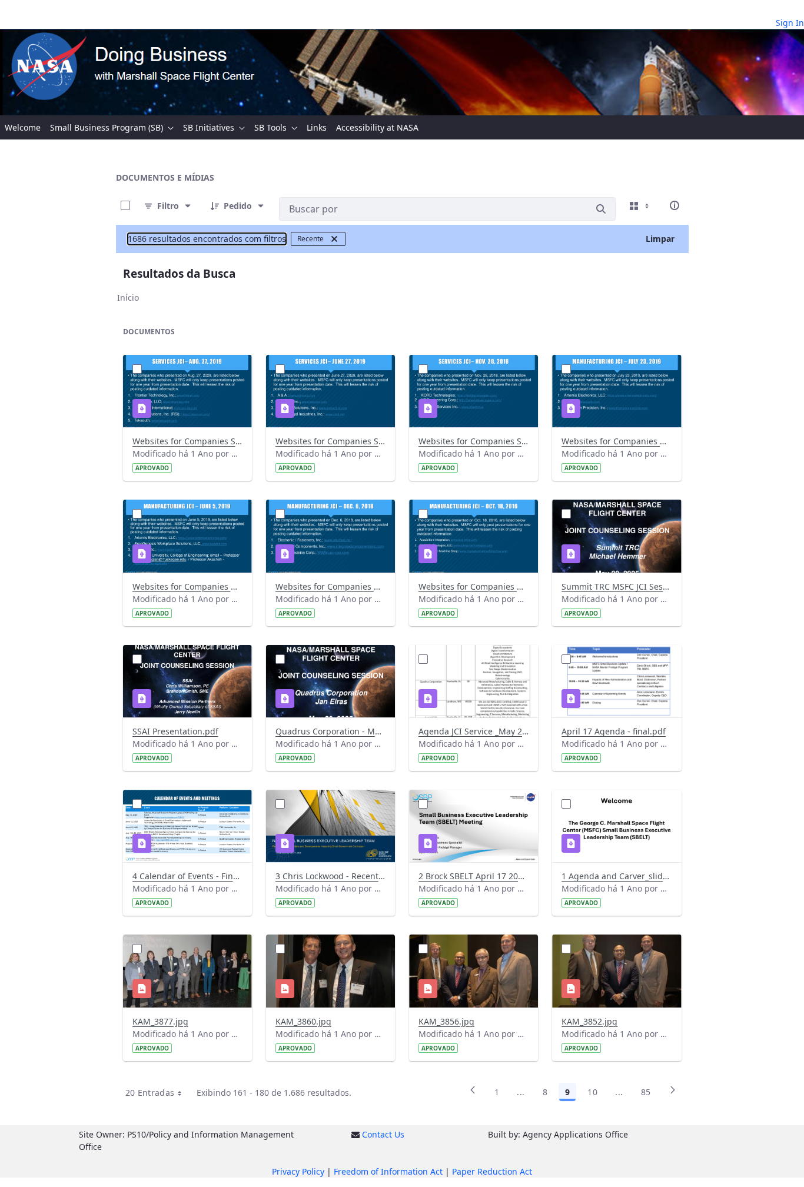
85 (646, 1092)
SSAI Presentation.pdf (175, 731)
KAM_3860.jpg (303, 1021)
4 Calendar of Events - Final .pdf (187, 876)
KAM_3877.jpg (160, 1021)
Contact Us (383, 1134)
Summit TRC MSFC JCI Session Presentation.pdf (617, 586)
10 (592, 1092)
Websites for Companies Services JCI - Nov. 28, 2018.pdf (473, 441)
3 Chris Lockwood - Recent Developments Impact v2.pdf (330, 876)
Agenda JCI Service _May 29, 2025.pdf (473, 731)
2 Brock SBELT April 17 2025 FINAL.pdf (473, 876)
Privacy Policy (298, 1171)
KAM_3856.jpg (446, 1021)
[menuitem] (22, 127)
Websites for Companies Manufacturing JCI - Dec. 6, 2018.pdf (187, 586)
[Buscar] (601, 209)
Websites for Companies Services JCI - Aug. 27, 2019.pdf (187, 441)
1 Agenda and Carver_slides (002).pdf (617, 876)
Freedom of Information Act (388, 1171)
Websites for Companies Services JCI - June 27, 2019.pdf (330, 441)
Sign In (790, 22)
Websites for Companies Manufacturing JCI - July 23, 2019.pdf (617, 441)
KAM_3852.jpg (589, 1021)
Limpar (660, 238)
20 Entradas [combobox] (150, 1092)
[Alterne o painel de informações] (674, 205)
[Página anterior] (472, 1094)
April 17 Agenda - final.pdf (614, 731)
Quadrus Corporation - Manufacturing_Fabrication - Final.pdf (330, 731)
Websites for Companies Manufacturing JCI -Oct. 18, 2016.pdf (473, 586)
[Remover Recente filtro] (334, 239)
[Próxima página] (672, 1094)
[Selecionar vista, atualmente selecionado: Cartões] (640, 205)
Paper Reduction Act (492, 1171)
